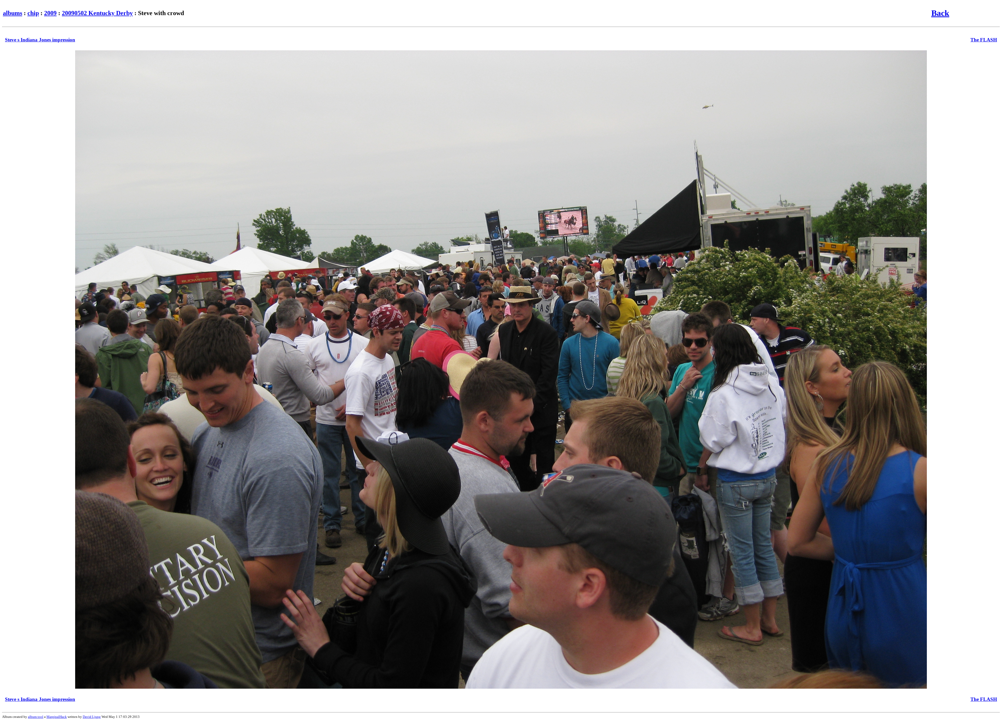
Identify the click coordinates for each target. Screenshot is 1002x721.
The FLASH (983, 40)
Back (940, 13)
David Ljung (92, 717)
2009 (50, 13)
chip (33, 13)
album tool (35, 717)
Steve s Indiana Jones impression (40, 40)
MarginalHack (56, 717)
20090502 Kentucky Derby (97, 13)
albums (12, 13)
